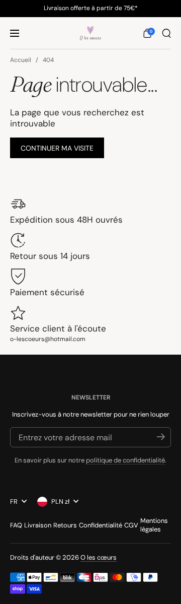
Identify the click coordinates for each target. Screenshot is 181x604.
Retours (65, 525)
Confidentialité (100, 525)
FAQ (16, 525)
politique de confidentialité (125, 460)
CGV (131, 525)
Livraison (37, 525)
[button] (147, 33)
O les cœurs (98, 557)
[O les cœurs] (90, 33)
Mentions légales (154, 524)
